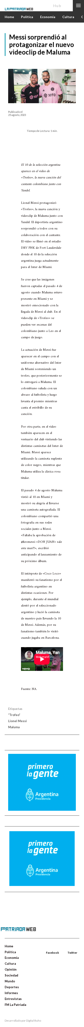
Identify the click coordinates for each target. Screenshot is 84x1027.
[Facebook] (46, 947)
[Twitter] (68, 947)
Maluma (14, 727)
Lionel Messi (17, 721)
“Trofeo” (14, 715)
